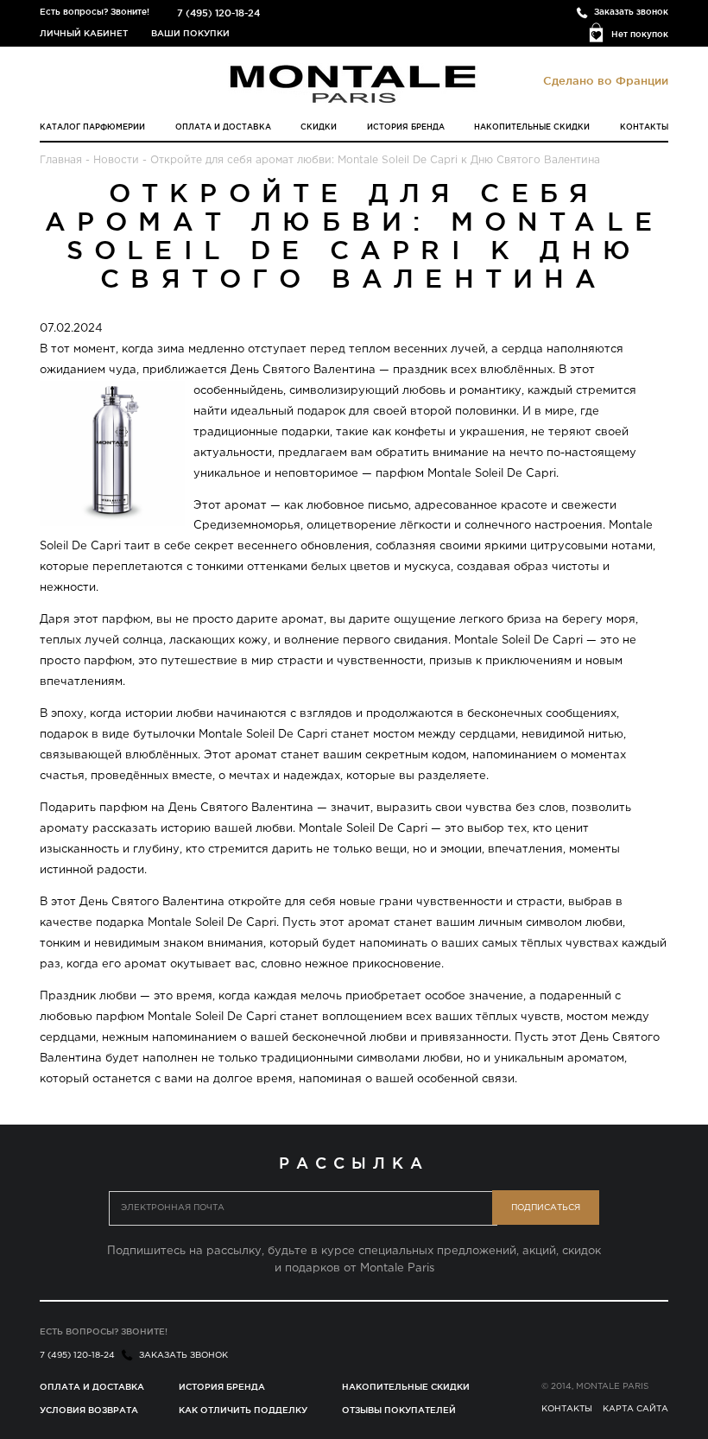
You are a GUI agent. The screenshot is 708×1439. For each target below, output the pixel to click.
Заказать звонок (631, 11)
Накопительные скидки (532, 127)
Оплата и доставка (223, 127)
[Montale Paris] (354, 84)
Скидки (318, 127)
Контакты (644, 127)
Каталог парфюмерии (92, 127)
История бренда (406, 127)
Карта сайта (635, 1409)
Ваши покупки (190, 33)
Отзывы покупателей (399, 1410)
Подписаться (545, 1208)
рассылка (353, 1162)
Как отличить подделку (243, 1410)
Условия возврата (89, 1410)
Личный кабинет (84, 33)
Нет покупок (639, 34)
